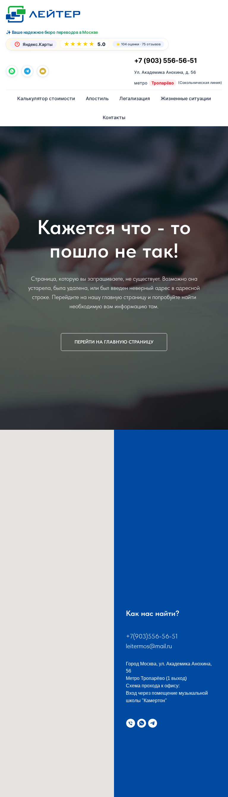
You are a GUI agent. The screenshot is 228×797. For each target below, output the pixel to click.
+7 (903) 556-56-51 (165, 60)
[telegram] (27, 71)
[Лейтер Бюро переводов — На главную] (43, 14)
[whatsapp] (12, 71)
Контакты (114, 117)
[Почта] (43, 71)
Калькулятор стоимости (46, 98)
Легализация (134, 98)
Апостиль (97, 98)
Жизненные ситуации (186, 98)
